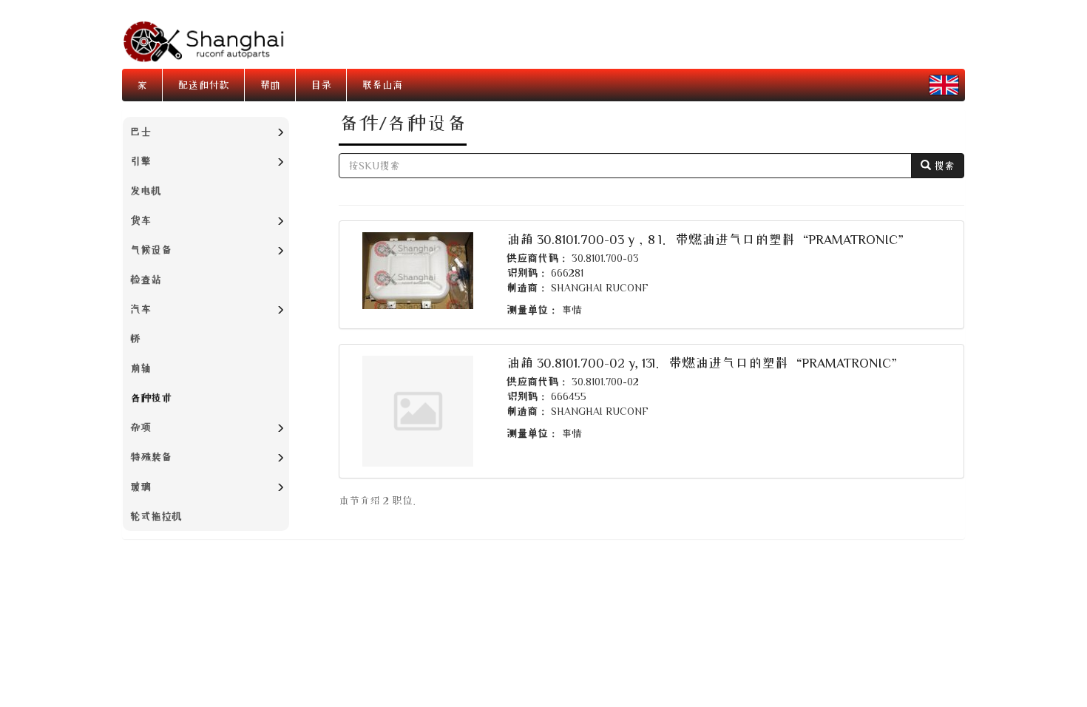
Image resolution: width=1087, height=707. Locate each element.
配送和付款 (203, 85)
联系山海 (382, 85)
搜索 (943, 165)
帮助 (270, 85)
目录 (321, 85)
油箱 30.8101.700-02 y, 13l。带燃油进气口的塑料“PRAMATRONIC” (706, 362)
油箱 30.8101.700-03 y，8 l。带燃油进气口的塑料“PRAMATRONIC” (709, 239)
